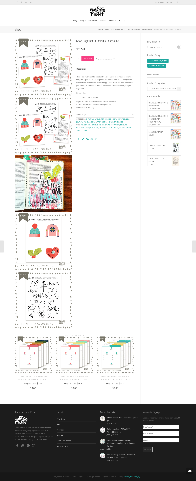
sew (123, 128)
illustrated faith (106, 128)
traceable (86, 131)
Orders (177, 2)
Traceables (118, 122)
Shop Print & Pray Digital (158, 61)
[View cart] (119, 20)
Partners (60, 435)
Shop (82, 20)
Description (81, 69)
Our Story (61, 419)
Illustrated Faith (25, 379)
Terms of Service (64, 441)
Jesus (116, 128)
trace (78, 131)
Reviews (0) (81, 114)
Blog (75, 20)
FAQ (59, 424)
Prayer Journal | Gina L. (74, 383)
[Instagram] (30, 2)
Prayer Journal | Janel (115, 383)
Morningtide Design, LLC (133, 477)
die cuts (123, 125)
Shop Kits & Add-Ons (157, 65)
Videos (103, 20)
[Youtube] (21, 2)
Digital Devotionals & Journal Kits (139, 29)
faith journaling (91, 128)
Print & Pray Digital (118, 29)
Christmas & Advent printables (98, 119)
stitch (128, 128)
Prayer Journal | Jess (33, 383)
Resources (93, 20)
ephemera (80, 128)
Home (100, 29)
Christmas (106, 125)
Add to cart (88, 58)
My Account (159, 2)
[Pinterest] (26, 2)
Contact (60, 430)
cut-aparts (115, 125)
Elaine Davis (91, 122)
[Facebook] (17, 2)
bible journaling (94, 125)
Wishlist (169, 2)
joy (120, 128)
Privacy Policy (62, 446)
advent (84, 125)
